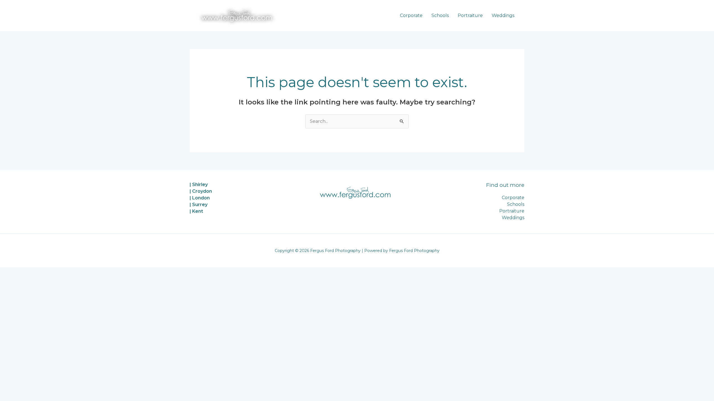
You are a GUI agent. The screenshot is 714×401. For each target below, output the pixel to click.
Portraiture (470, 15)
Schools (440, 15)
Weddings (503, 15)
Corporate (411, 15)
